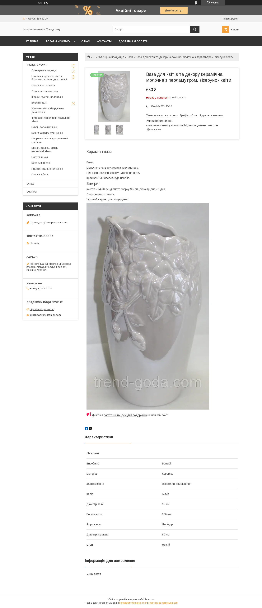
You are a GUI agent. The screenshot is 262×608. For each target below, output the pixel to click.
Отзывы (32, 191)
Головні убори (40, 174)
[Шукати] (194, 29)
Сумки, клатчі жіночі (43, 85)
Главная (32, 41)
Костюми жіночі (40, 162)
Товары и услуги (58, 41)
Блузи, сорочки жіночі (44, 127)
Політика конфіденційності (163, 602)
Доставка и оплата (133, 41)
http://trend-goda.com (42, 309)
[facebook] (86, 429)
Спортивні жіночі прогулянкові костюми (49, 140)
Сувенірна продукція (111, 57)
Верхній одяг (39, 102)
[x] (90, 429)
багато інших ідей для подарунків (125, 415)
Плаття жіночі (39, 157)
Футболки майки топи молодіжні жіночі (50, 119)
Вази (130, 57)
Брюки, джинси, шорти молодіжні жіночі (44, 149)
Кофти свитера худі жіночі (47, 132)
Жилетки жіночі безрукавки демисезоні (47, 110)
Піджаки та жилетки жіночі (47, 168)
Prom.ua (149, 599)
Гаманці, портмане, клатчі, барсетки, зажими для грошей (49, 78)
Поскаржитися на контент (133, 602)
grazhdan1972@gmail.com (45, 314)
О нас (85, 41)
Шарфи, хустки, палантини (47, 96)
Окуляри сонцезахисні (44, 91)
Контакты (104, 41)
